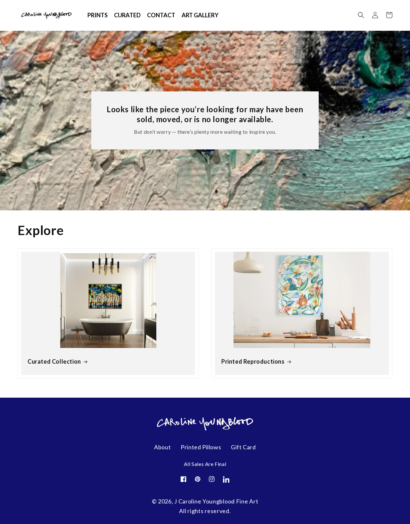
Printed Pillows (201, 447)
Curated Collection (54, 361)
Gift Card (243, 447)
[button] (361, 15)
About (162, 447)
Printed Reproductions (253, 361)
